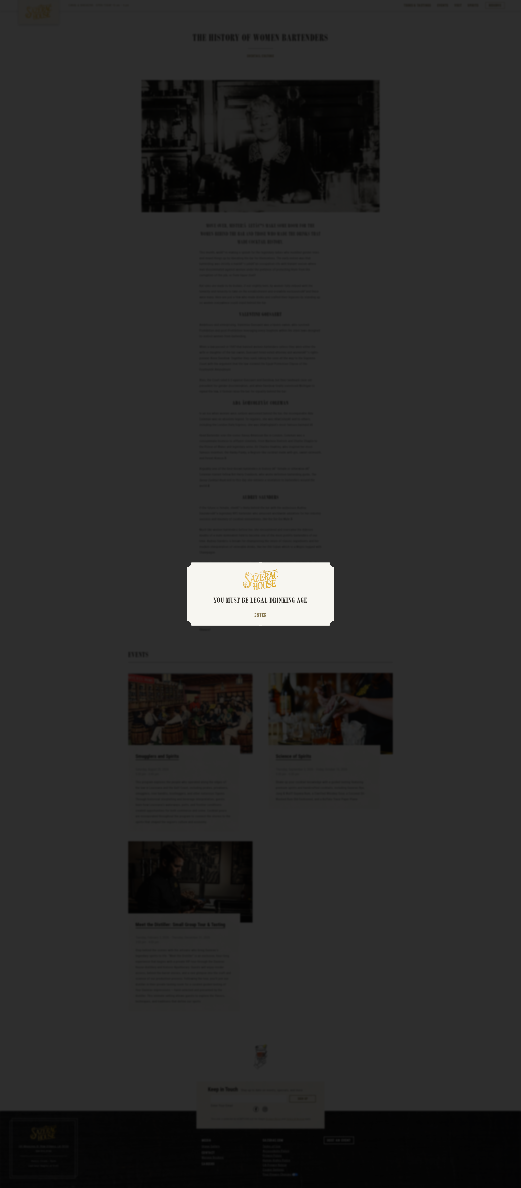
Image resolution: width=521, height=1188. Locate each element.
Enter (260, 615)
